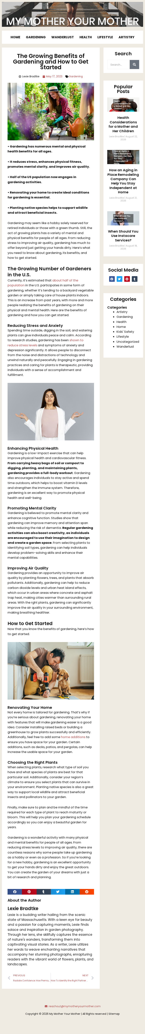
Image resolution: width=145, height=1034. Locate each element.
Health (85, 37)
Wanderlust (62, 37)
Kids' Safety (125, 332)
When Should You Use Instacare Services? (123, 236)
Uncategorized (127, 342)
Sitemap (114, 1014)
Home (15, 37)
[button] (15, 892)
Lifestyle (105, 37)
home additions (73, 737)
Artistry (126, 37)
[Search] (134, 64)
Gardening (36, 37)
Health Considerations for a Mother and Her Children (123, 124)
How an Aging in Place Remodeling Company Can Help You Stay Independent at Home (123, 181)
